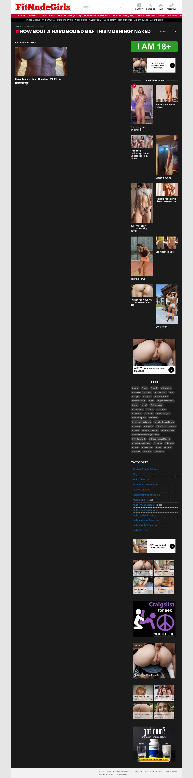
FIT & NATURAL (48, 20)
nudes (159, 443)
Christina (167, 388)
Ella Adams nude (165, 251)
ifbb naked (157, 405)
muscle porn (140, 417)
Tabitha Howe (138, 278)
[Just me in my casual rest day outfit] (142, 203)
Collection (161, 392)
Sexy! (168, 447)
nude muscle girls (142, 443)
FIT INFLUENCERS (176, 15)
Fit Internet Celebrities (146, 484)
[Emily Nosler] (167, 304)
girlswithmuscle (166, 400)
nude (136, 430)
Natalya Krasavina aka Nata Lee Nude (166, 200)
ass (145, 388)
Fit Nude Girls (162, 396)
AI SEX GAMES (81, 20)
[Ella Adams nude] (167, 243)
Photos (170, 443)
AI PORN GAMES (141, 20)
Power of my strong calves (166, 106)
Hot (161, 9)
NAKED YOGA (95, 20)
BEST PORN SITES (106, 774)
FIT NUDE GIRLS (47, 15)
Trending (171, 9)
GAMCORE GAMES (65, 20)
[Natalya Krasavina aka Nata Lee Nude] (167, 189)
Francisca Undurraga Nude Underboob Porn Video (139, 154)
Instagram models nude (146, 494)
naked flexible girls (142, 422)
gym (136, 405)
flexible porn (139, 400)
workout (160, 451)
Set (159, 447)
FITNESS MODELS (33, 20)
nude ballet (168, 430)
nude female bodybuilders (146, 434)
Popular (150, 9)
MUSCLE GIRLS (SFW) (123, 15)
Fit (172, 392)
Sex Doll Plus (122, 774)
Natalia (137, 426)
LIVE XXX (21, 15)
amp (136, 388)
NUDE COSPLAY (109, 20)
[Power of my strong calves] (167, 93)
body (155, 388)
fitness (148, 396)
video (148, 451)
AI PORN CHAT (156, 20)
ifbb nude (138, 409)
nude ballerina (151, 430)
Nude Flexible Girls (144, 515)
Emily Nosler (162, 326)
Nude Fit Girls (140, 439)
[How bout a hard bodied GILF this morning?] (41, 61)
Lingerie (137, 413)
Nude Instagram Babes (146, 520)
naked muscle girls (165, 422)
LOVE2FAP (137, 772)
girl (152, 400)
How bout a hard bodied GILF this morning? (38, 81)
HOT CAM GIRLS (125, 20)
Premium (148, 447)
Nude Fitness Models (160, 439)
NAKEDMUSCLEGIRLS (154, 772)
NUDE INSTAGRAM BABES (97, 15)
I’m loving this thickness (138, 128)
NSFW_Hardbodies (167, 426)
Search (121, 7)
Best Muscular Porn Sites (118, 772)
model (150, 413)
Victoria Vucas (163, 177)
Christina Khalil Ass (142, 392)
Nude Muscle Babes (145, 525)
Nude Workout (141, 530)
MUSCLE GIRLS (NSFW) (69, 15)
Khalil (150, 409)
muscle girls (164, 413)
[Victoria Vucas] (167, 155)
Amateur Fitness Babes (145, 469)
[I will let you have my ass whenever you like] (142, 290)
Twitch (137, 451)
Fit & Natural (141, 479)
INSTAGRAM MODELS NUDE (151, 15)
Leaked (162, 409)
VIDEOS (32, 15)
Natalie (149, 426)
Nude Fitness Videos (145, 510)
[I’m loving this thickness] (142, 104)
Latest (139, 9)
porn (136, 447)
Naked (154, 417)
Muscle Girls (139, 499)
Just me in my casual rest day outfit (139, 228)
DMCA (101, 772)
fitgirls (136, 396)
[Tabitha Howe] (142, 256)
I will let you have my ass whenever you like (141, 302)
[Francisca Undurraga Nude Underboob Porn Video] (142, 141)
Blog (136, 474)
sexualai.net (171, 772)
